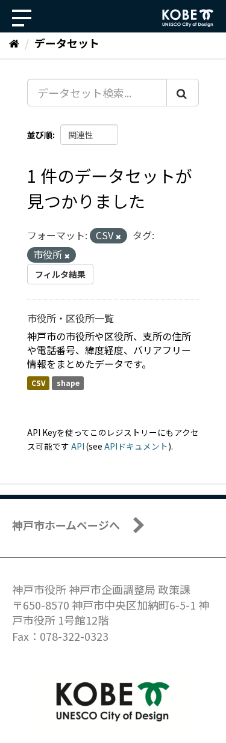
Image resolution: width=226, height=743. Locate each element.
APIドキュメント (136, 446)
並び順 (39, 135)
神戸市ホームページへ (66, 525)
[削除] (118, 236)
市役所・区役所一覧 (70, 318)
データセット (66, 42)
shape (68, 383)
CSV (38, 383)
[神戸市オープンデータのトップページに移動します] (188, 18)
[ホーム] (14, 42)
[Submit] (182, 92)
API (77, 446)
